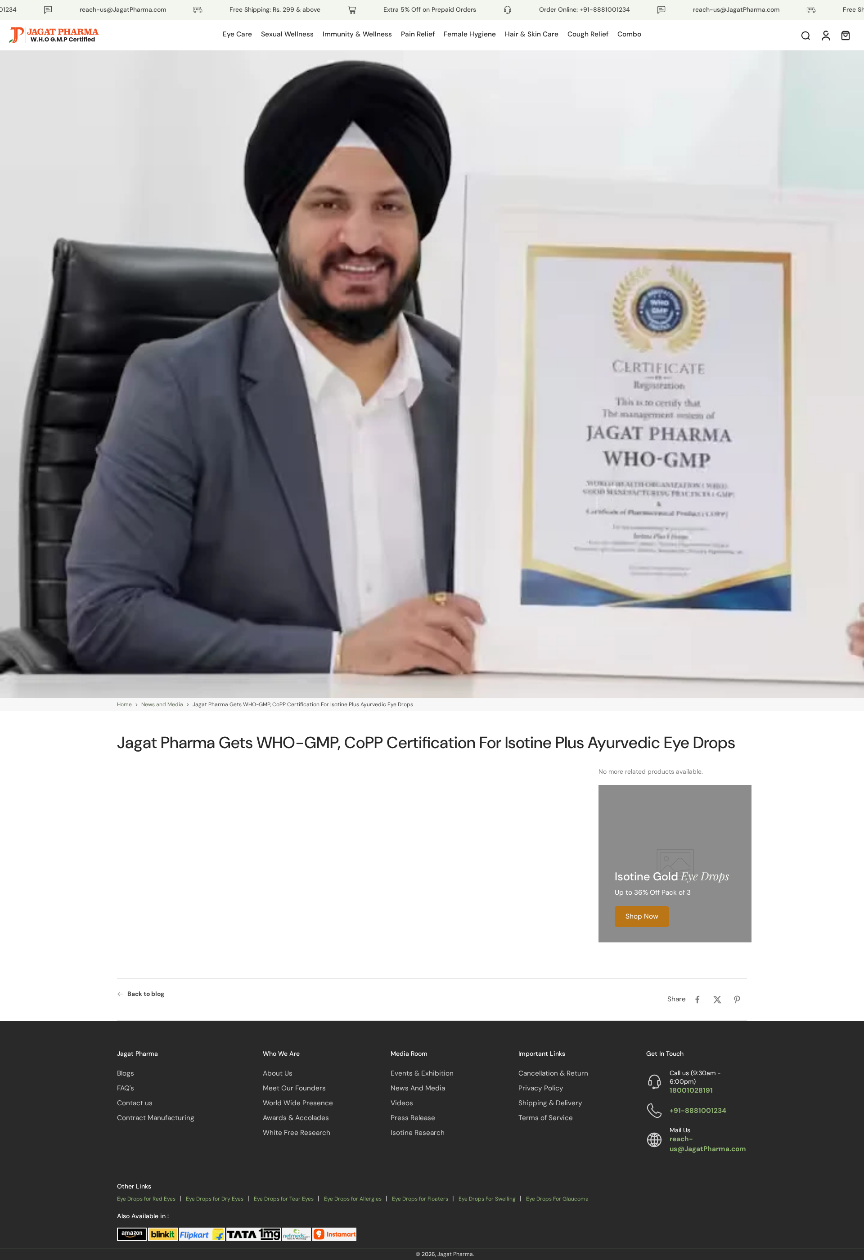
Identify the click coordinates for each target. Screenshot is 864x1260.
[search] (805, 35)
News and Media (162, 704)
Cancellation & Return (553, 1072)
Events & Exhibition (422, 1072)
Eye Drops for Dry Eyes (214, 1198)
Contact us (135, 1102)
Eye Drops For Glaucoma (557, 1198)
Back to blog (145, 994)
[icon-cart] (845, 35)
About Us (277, 1072)
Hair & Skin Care (531, 34)
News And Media (418, 1087)
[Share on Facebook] (697, 999)
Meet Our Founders (294, 1087)
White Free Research (296, 1132)
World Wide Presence (298, 1102)
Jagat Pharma (455, 1254)
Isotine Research (418, 1132)
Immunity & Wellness (357, 34)
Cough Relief (587, 34)
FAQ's (125, 1087)
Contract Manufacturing (155, 1117)
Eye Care (237, 34)
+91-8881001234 (698, 1110)
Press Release (413, 1117)
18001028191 (691, 1090)
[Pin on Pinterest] (737, 999)
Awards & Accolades (296, 1117)
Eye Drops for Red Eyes (146, 1198)
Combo (629, 34)
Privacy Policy (540, 1087)
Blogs (125, 1072)
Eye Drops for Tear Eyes (284, 1198)
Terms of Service (545, 1117)
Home (124, 704)
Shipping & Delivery (550, 1102)
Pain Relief (418, 34)
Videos (402, 1102)
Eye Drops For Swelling (487, 1198)
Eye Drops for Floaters (420, 1198)
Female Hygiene (470, 34)
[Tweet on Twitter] (717, 999)
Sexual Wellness (287, 34)
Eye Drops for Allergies (353, 1198)
